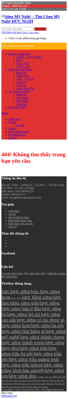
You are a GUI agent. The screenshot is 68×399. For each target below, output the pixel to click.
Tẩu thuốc (21, 104)
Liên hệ (12, 137)
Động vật (21, 94)
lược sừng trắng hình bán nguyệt (32, 367)
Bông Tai (21, 72)
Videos (12, 128)
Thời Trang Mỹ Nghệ (20, 69)
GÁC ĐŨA (22, 63)
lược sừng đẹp (22, 376)
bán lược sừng (15, 291)
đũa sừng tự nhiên (40, 387)
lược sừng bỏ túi (23, 314)
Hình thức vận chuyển (20, 223)
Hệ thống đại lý (16, 134)
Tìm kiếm (40, 29)
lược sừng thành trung (22, 342)
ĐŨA (19, 60)
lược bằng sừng (37, 297)
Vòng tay (21, 85)
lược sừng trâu (34, 348)
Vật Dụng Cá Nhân (19, 91)
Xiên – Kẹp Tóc (25, 88)
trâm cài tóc (22, 381)
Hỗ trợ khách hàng (18, 131)
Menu (4, 113)
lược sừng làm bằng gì (23, 331)
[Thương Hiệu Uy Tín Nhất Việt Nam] (34, 21)
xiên (30, 381)
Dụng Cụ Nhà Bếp (18, 53)
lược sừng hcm (15, 325)
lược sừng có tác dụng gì (41, 320)
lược (19, 298)
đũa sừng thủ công (13, 387)
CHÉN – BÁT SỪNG (28, 57)
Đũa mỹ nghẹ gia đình (51, 381)
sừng (55, 376)
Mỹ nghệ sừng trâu (35, 273)
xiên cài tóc (36, 381)
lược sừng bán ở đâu (21, 308)
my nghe (40, 377)
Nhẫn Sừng (22, 75)
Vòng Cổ (21, 82)
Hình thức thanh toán (20, 220)
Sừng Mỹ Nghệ (17, 107)
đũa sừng (50, 384)
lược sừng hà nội (47, 325)
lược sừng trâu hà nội (29, 350)
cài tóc (13, 298)
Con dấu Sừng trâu (12, 273)
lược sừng (49, 303)
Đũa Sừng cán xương (22, 384)
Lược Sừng (22, 97)
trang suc (9, 381)
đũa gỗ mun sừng (38, 384)
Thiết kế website (56, 273)
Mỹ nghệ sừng (9, 276)
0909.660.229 (9, 395)
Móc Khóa (22, 100)
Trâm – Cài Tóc (25, 79)
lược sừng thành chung (42, 337)
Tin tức (12, 122)
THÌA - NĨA (23, 66)
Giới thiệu (13, 211)
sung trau (48, 377)
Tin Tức (19, 125)
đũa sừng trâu (27, 387)
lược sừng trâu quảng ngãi (33, 359)
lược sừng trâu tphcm (22, 364)
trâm (15, 381)
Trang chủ (14, 119)
